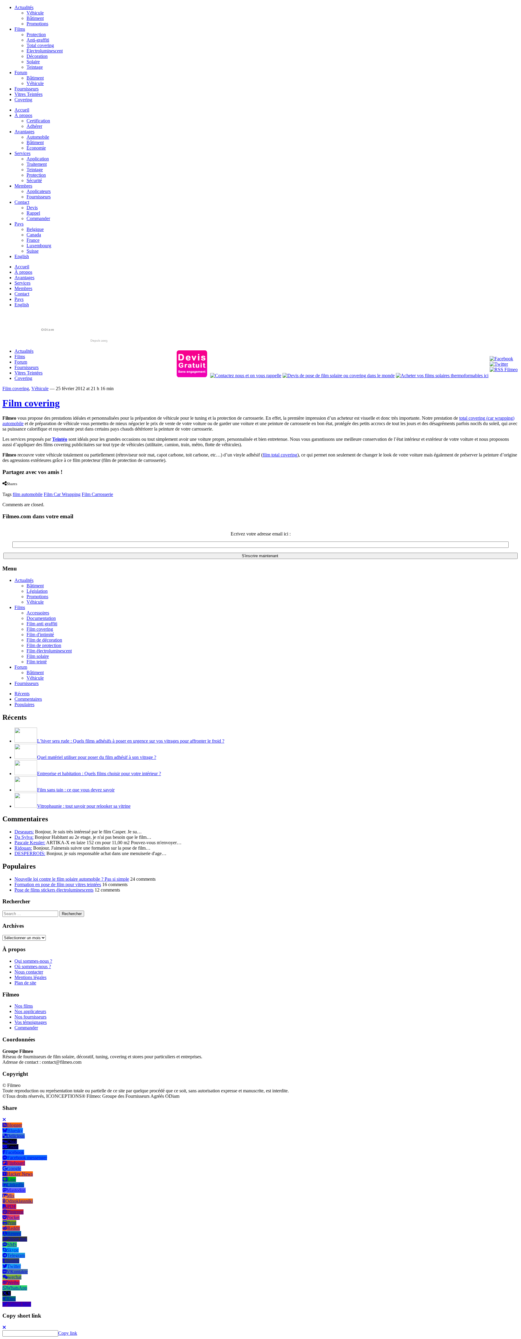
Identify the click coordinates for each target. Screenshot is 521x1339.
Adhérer (34, 126)
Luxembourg (39, 245)
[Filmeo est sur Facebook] (501, 358)
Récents (22, 693)
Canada (34, 234)
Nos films (23, 1006)
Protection (36, 34)
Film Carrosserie (97, 494)
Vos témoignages (30, 1022)
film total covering (280, 454)
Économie (36, 147)
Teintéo (59, 439)
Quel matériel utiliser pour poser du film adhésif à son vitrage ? (96, 757)
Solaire (33, 61)
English (21, 256)
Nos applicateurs (30, 1011)
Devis (32, 207)
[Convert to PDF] (32, 488)
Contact (21, 202)
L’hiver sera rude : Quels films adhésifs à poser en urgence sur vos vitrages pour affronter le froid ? (130, 741)
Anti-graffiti (38, 40)
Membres (23, 185)
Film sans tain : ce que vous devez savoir (76, 789)
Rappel (33, 213)
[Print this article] (26, 488)
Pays (19, 223)
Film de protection (44, 645)
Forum (20, 72)
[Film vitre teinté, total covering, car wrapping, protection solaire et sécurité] (55, 340)
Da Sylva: (23, 837)
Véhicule (35, 12)
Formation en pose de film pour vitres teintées (57, 884)
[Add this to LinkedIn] (15, 488)
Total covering (40, 45)
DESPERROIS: (29, 853)
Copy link (67, 1333)
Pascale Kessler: (29, 842)
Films (19, 29)
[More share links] (38, 488)
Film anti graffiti (42, 623)
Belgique (35, 229)
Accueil (21, 109)
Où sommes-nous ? (32, 966)
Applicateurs (39, 191)
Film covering (15, 388)
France (33, 240)
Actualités (23, 7)
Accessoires (38, 612)
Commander (38, 218)
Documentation (41, 618)
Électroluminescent (45, 50)
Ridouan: (23, 848)
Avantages (24, 131)
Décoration (37, 56)
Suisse (33, 251)
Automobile (38, 137)
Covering (23, 99)
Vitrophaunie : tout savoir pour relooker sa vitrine (84, 806)
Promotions (37, 23)
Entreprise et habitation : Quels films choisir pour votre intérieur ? (99, 773)
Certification (38, 120)
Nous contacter (28, 971)
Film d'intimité (40, 634)
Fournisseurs (26, 88)
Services (22, 153)
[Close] (4, 1119)
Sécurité (34, 180)
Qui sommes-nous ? (33, 961)
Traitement (37, 164)
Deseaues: (24, 831)
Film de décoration (44, 640)
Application (38, 158)
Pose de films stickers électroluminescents (53, 889)
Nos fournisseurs (30, 1016)
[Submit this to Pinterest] (20, 488)
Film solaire (38, 656)
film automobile (28, 494)
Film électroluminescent (49, 650)
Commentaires (28, 699)
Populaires (24, 704)
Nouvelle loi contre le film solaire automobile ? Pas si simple (71, 879)
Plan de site (25, 982)
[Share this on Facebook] (3, 488)
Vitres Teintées (28, 94)
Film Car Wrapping (62, 494)
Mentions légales (30, 977)
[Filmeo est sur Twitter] (499, 364)
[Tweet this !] (9, 488)
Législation (37, 591)
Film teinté (37, 661)
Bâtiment (35, 18)
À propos (23, 115)
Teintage (35, 67)
